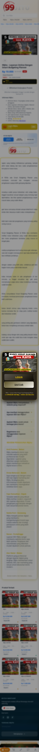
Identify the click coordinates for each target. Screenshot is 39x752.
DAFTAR (19, 385)
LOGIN (19, 377)
